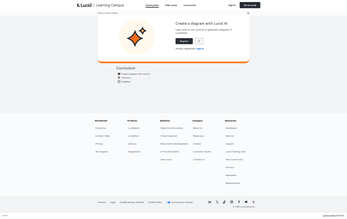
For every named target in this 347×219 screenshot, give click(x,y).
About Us (198, 128)
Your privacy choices (182, 202)
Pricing (98, 143)
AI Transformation (169, 151)
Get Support (101, 151)
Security (230, 135)
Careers (197, 143)
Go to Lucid (250, 5)
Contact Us (199, 159)
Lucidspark (133, 128)
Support (230, 143)
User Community (234, 159)
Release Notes (233, 183)
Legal (112, 202)
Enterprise (100, 128)
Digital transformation (171, 128)
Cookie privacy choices (132, 202)
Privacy (102, 202)
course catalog (111, 13)
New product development (174, 143)
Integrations (134, 151)
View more (165, 159)
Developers (231, 128)
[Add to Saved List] (199, 41)
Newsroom (198, 135)
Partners (230, 167)
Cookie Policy (155, 202)
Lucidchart (133, 135)
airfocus (132, 143)
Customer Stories (202, 151)
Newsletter (231, 175)
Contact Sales (102, 135)
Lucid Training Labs (235, 151)
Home (100, 13)
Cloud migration (168, 135)
